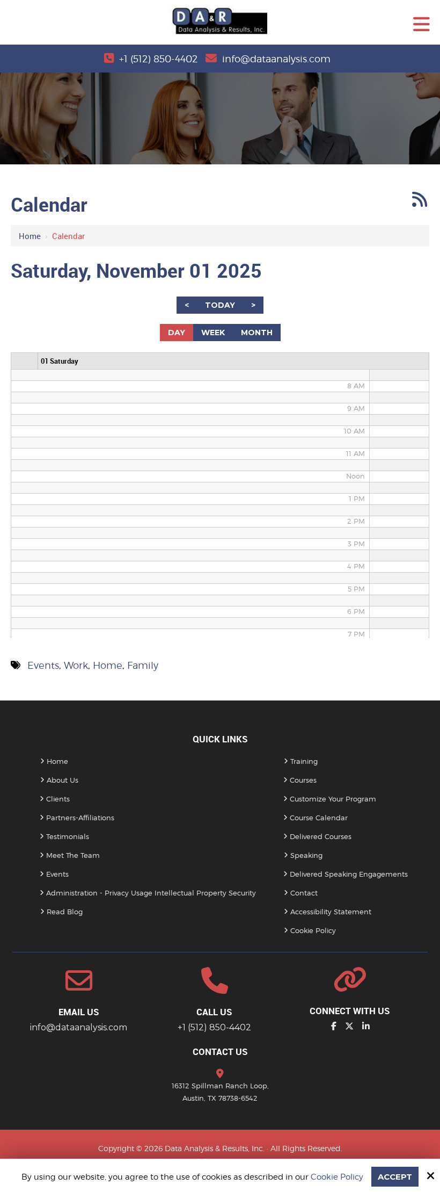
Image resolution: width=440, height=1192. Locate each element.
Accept (395, 1177)
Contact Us (220, 1051)
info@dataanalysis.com (276, 58)
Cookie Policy (337, 1177)
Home (30, 235)
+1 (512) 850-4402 (158, 58)
